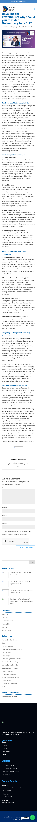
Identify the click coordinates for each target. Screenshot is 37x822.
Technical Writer (7, 687)
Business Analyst (7, 646)
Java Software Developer (10, 668)
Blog (3, 643)
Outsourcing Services (9, 765)
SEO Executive (6, 681)
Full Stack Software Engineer (11, 662)
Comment (6, 488)
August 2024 (6, 624)
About (5, 748)
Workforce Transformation (11, 771)
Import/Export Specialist (10, 665)
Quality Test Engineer (9, 674)
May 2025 (5, 618)
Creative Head (6, 652)
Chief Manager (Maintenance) (12, 649)
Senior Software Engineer (10, 677)
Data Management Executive (11, 659)
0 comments (28, 27)
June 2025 (5, 615)
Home (5, 745)
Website (4, 524)
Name (4, 507)
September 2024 (7, 621)
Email (4, 515)
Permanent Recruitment (10, 768)
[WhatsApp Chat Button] (32, 817)
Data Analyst (6, 656)
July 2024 (5, 627)
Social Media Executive (9, 684)
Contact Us (6, 751)
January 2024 (6, 630)
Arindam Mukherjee (9, 27)
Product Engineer (8, 671)
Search (32, 562)
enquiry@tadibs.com (8, 802)
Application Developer (9, 640)
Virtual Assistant (7, 774)
